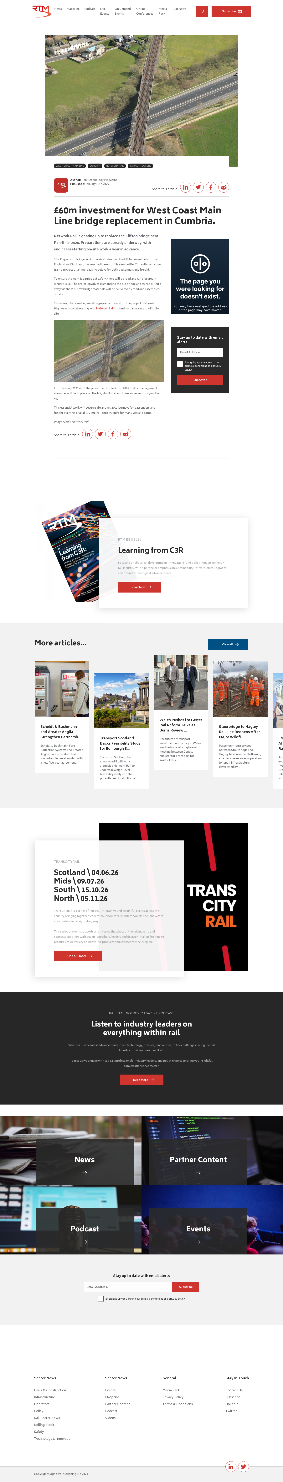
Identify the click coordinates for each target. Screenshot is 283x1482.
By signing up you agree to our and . (203, 366)
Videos (110, 1418)
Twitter (231, 1411)
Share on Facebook (211, 187)
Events (110, 1390)
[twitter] (243, 1466)
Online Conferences (144, 11)
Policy (38, 1411)
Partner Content (117, 1404)
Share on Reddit (223, 187)
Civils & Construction (50, 1390)
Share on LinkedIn (185, 187)
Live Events (104, 11)
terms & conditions (196, 366)
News (58, 9)
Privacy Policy (172, 1397)
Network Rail (105, 308)
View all (227, 644)
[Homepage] (42, 11)
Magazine (73, 9)
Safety (39, 1432)
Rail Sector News (47, 1418)
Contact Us (234, 1390)
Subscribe (229, 11)
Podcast (89, 9)
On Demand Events (123, 11)
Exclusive (180, 9)
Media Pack (163, 11)
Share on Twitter (198, 187)
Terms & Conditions (177, 1404)
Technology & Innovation (53, 1439)
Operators (41, 1404)
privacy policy (177, 1299)
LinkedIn (231, 1404)
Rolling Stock (44, 1425)
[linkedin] (230, 1466)
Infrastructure (44, 1397)
